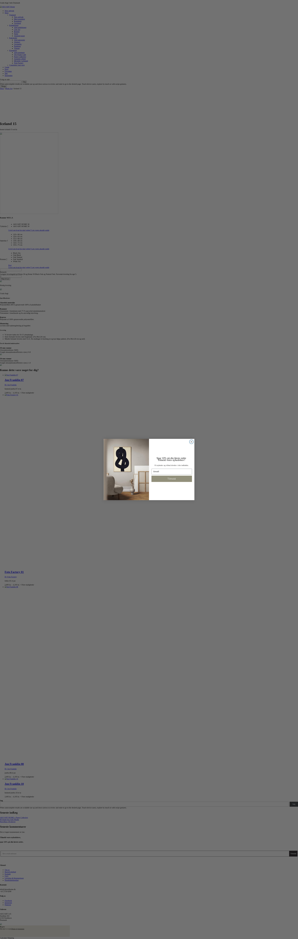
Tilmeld (172, 478)
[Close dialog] (191, 442)
